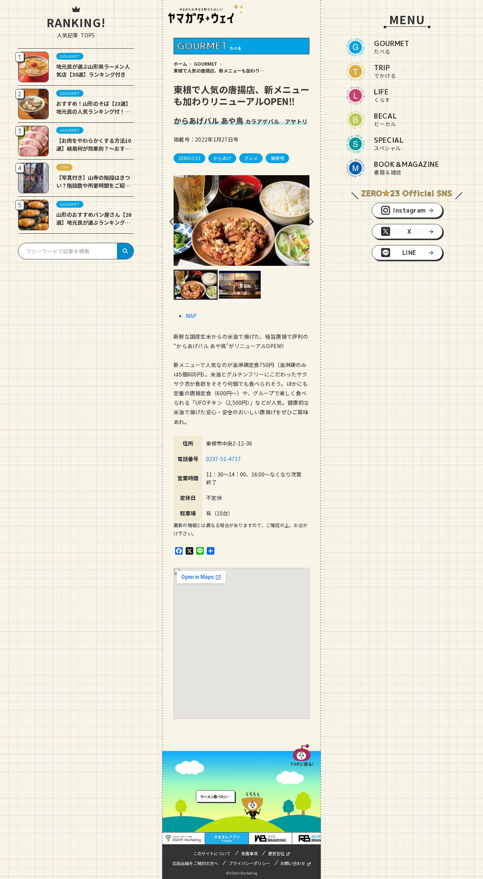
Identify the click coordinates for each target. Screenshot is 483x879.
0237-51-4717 (226, 459)
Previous (171, 221)
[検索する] (125, 251)
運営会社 (276, 853)
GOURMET (205, 63)
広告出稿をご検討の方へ (195, 863)
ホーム (180, 63)
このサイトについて (212, 853)
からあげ (222, 158)
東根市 (277, 158)
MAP (191, 315)
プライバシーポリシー (249, 863)
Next (311, 221)
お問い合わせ (292, 863)
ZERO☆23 (189, 158)
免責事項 (249, 853)
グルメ (251, 158)
